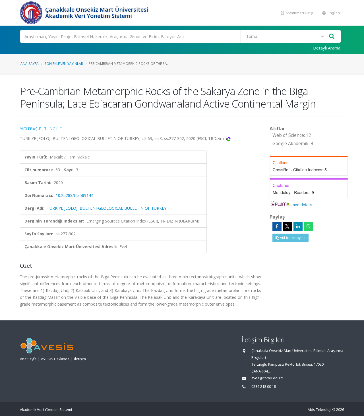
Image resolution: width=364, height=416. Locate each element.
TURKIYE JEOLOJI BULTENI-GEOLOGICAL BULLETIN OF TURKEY (106, 208)
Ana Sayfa (29, 63)
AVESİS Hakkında (55, 359)
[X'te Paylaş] (287, 226)
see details (302, 204)
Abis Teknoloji (319, 409)
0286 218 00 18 (263, 386)
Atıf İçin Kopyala (292, 237)
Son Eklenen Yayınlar (63, 63)
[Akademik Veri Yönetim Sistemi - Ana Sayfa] (32, 13)
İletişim (80, 359)
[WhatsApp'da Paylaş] (308, 226)
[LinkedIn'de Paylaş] (298, 226)
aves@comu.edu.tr (267, 378)
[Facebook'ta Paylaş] (277, 226)
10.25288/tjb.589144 (74, 195)
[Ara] (331, 36)
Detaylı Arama (326, 48)
